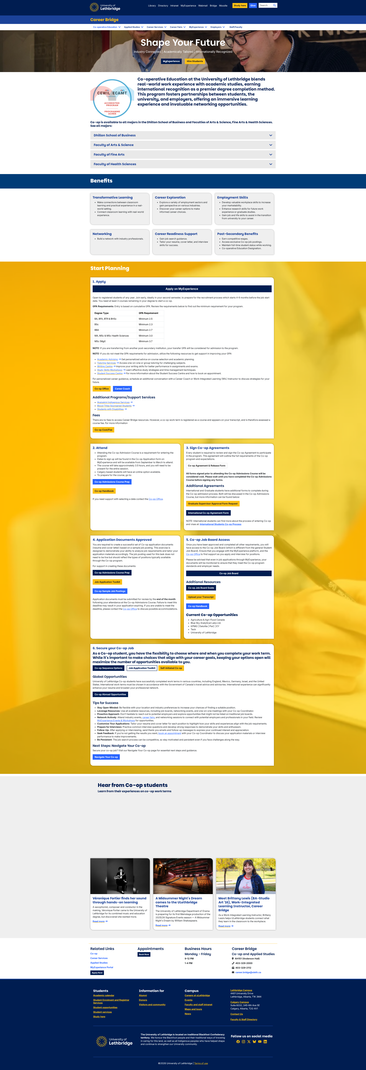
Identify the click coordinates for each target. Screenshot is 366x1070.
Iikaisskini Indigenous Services (113, 402)
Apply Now (97, 972)
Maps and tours (193, 1009)
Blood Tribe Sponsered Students (114, 405)
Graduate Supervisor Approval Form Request (213, 503)
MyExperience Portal (101, 967)
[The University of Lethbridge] (114, 1041)
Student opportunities (105, 1007)
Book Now (144, 954)
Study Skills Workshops (109, 369)
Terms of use (201, 1063)
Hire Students (195, 61)
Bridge (213, 5)
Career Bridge (104, 19)
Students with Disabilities (110, 409)
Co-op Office (102, 388)
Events (188, 1000)
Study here (99, 1016)
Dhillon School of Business (115, 135)
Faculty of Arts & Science (114, 145)
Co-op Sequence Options (108, 668)
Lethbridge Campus (241, 990)
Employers (216, 27)
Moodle (223, 5)
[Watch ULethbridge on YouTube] (259, 1041)
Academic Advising (107, 359)
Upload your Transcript (201, 597)
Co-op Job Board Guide (201, 587)
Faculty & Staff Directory (243, 1019)
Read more (99, 921)
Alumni (143, 995)
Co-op (93, 953)
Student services (102, 1012)
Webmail (203, 5)
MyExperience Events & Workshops (116, 720)
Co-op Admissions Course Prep (112, 481)
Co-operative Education (105, 27)
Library (152, 5)
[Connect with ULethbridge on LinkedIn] (265, 1041)
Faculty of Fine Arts (109, 154)
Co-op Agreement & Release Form (206, 465)
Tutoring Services (106, 362)
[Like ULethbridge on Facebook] (238, 1041)
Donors (143, 1000)
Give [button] (252, 5)
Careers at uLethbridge (197, 995)
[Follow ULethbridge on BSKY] (254, 1041)
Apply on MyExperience (182, 289)
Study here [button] (240, 5)
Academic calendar (103, 995)
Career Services (155, 27)
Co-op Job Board (228, 573)
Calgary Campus (239, 1002)
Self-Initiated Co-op (171, 668)
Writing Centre (105, 366)
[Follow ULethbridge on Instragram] (243, 1041)
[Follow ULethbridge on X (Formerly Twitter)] (249, 1041)
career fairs (148, 717)
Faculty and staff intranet (198, 1004)
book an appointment (169, 733)
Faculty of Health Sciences (115, 164)
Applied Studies (132, 27)
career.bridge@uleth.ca (248, 972)
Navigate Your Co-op (106, 757)
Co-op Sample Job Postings (110, 591)
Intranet (174, 5)
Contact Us (236, 1014)
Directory (163, 5)
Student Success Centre (110, 373)
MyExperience (188, 5)
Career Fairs (176, 27)
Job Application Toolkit (107, 581)
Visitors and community (152, 1004)
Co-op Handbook (104, 491)
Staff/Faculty (235, 27)
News (188, 1013)
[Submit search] (274, 5)
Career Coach (122, 388)
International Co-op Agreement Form (208, 512)
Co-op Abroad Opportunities (110, 694)
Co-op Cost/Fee (103, 429)
